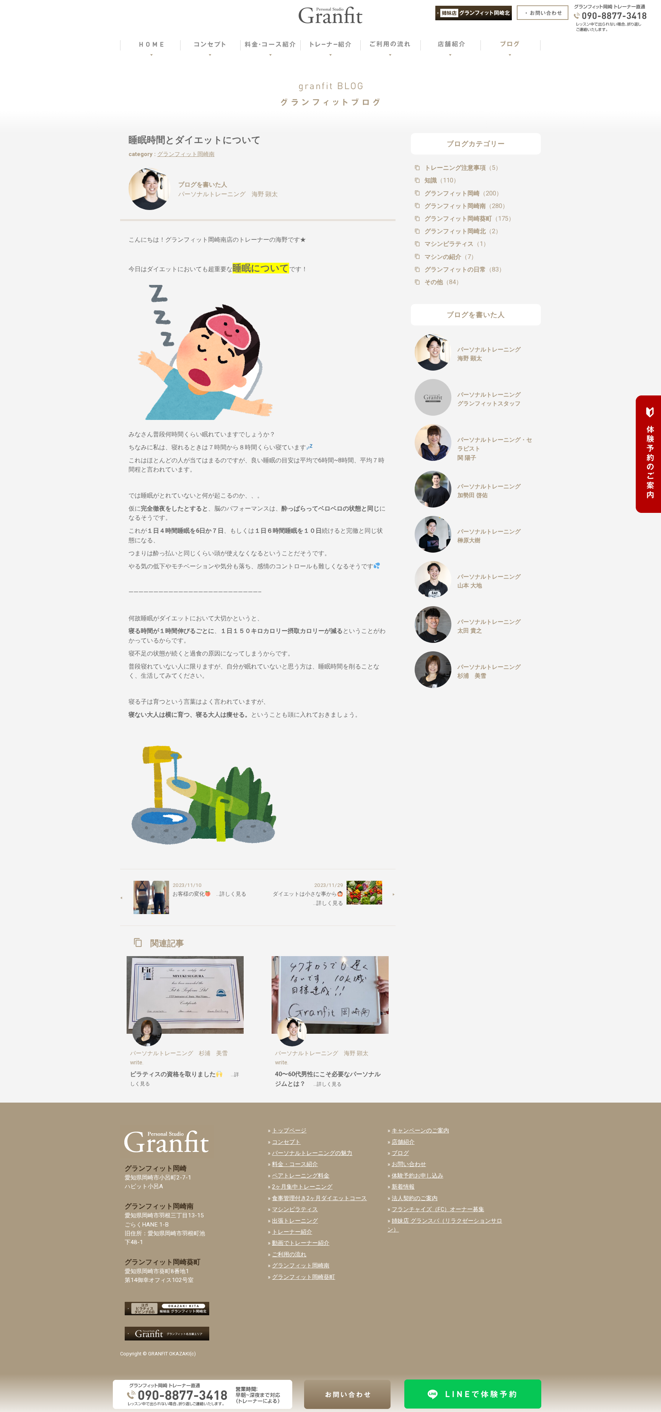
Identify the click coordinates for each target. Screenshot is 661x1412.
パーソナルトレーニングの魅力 (312, 1153)
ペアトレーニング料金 (300, 1175)
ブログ (400, 1153)
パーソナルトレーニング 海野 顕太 (228, 194)
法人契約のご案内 (415, 1198)
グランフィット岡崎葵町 (468, 218)
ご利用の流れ (289, 1254)
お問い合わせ (409, 1164)
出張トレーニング (295, 1220)
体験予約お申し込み (417, 1175)
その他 (442, 282)
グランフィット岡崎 (462, 193)
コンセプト (286, 1142)
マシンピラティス (456, 243)
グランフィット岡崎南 (186, 154)
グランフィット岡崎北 (462, 231)
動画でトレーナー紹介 (300, 1243)
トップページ (289, 1130)
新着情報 (403, 1186)
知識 (441, 180)
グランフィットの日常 (464, 269)
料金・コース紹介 (295, 1164)
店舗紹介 (403, 1142)
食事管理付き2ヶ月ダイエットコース (319, 1198)
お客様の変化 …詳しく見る (209, 894)
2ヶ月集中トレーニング (302, 1186)
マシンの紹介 (450, 256)
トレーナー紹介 (292, 1231)
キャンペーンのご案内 (420, 1130)
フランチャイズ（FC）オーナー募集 (438, 1209)
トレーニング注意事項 (462, 167)
